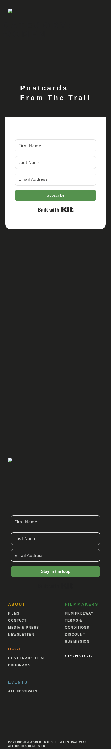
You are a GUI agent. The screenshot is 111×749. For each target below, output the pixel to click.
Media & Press (23, 627)
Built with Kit (56, 210)
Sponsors (78, 656)
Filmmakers (81, 604)
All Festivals (23, 691)
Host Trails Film (26, 658)
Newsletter (21, 634)
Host (15, 649)
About (17, 604)
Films (14, 613)
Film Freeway (79, 613)
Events (18, 682)
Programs (19, 665)
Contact (17, 620)
